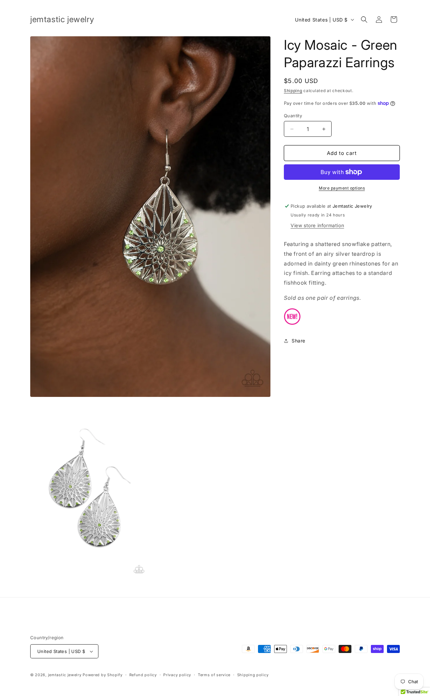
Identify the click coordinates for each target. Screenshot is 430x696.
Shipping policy (253, 674)
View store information (317, 225)
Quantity (293, 115)
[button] (364, 19)
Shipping (293, 90)
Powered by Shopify (103, 674)
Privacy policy (177, 674)
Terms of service (214, 674)
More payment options (342, 188)
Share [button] (298, 340)
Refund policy (143, 674)
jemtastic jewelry (65, 674)
